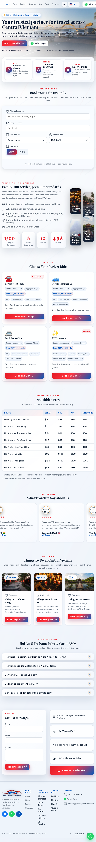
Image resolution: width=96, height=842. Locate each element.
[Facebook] (5, 814)
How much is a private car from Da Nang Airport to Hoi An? (35, 657)
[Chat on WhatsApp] (90, 836)
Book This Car (22, 316)
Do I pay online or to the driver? (21, 684)
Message (8, 747)
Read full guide (14, 620)
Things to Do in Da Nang (15, 601)
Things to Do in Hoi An (47, 601)
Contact (55, 4)
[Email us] (19, 814)
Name (7, 724)
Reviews (32, 4)
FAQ (47, 4)
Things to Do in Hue (79, 599)
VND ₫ (22, 152)
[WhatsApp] (12, 814)
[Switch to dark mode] (64, 4)
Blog (40, 4)
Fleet (15, 4)
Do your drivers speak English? (21, 675)
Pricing (23, 4)
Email (7, 736)
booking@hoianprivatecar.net (72, 745)
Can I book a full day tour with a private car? (28, 693)
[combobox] (48, 116)
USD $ (11, 152)
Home (7, 4)
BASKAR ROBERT (85, 834)
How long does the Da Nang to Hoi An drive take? (30, 666)
